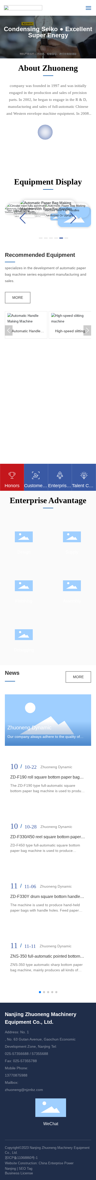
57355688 (40, 1054)
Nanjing (11, 1168)
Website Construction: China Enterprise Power (39, 1163)
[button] (23, 218)
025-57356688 (17, 1054)
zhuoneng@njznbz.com (24, 1090)
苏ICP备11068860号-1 (21, 1158)
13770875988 (16, 1075)
